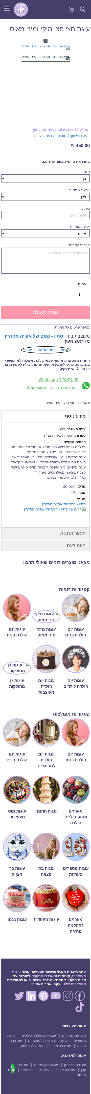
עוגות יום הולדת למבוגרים (47, 1040)
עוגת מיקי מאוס (46, 1064)
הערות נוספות (79, 245)
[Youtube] (56, 999)
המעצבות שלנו (74, 983)
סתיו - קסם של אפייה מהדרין (34, 336)
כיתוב (85, 208)
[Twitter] (19, 999)
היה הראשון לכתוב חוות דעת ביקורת (61, 135)
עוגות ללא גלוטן (31, 1045)
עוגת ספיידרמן (75, 1064)
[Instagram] (68, 999)
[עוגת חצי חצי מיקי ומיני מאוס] (45, 48)
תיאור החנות (73, 533)
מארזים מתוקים (43, 975)
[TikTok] (80, 1010)
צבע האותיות (80, 226)
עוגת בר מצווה (60, 1045)
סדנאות (27, 1069)
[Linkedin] (31, 999)
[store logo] (21, 10)
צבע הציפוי (81, 190)
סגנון (86, 171)
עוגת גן (44, 1069)
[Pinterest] (43, 999)
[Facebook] (80, 999)
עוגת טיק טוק (65, 1069)
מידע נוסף (75, 416)
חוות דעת (76, 545)
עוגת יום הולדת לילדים (38, 1035)
